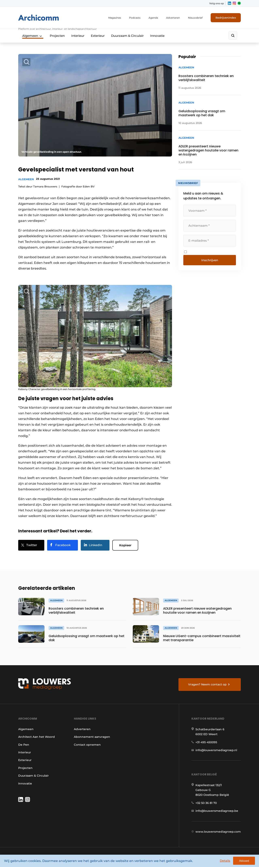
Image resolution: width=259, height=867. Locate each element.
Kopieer (125, 545)
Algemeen (30, 36)
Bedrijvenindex (225, 17)
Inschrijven (209, 260)
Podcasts (134, 17)
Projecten (57, 36)
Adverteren (173, 17)
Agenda (153, 17)
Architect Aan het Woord (36, 737)
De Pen (23, 744)
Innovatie (157, 36)
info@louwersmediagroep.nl (216, 750)
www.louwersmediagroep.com (218, 831)
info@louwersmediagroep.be (216, 811)
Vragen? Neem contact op (207, 684)
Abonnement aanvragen (92, 737)
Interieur (77, 36)
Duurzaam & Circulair (127, 36)
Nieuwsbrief (195, 17)
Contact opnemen (87, 744)
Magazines (114, 17)
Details (225, 861)
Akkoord (244, 860)
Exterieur (98, 36)
